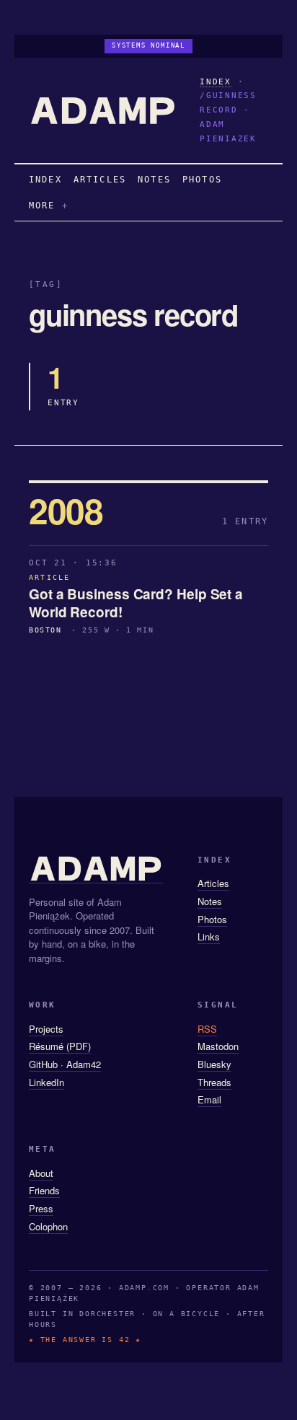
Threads (214, 1082)
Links (209, 936)
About (41, 1173)
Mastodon (218, 1046)
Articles (213, 883)
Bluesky (214, 1064)
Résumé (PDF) (60, 1046)
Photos (212, 919)
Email (209, 1099)
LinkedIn (46, 1082)
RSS (207, 1029)
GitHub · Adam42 (65, 1064)
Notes (210, 901)
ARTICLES (100, 180)
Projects (46, 1029)
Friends (44, 1190)
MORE (42, 205)
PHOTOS (202, 180)
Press (41, 1208)
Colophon (48, 1226)
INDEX (215, 82)
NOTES (154, 180)
